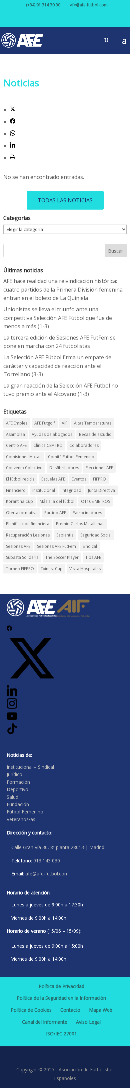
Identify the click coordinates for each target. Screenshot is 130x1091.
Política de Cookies (31, 1010)
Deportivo (17, 789)
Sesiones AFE (18, 546)
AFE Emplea (17, 423)
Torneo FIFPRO (20, 568)
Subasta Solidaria (22, 557)
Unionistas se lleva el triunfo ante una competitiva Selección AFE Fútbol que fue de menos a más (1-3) (57, 318)
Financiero (16, 490)
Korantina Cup (19, 501)
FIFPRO (99, 479)
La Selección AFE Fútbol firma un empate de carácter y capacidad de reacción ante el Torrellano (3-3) (57, 366)
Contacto (70, 1010)
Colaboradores (84, 445)
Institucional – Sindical (30, 767)
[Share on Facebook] (12, 121)
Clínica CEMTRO (48, 445)
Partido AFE (55, 513)
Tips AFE (93, 557)
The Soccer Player (62, 557)
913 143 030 (46, 860)
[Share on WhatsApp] (12, 133)
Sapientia (65, 535)
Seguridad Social (96, 535)
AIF (64, 423)
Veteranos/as (21, 819)
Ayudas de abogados (52, 434)
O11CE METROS (95, 501)
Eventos (79, 479)
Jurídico (14, 774)
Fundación (18, 804)
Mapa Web (100, 1010)
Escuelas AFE (53, 479)
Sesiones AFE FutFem (56, 546)
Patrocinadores (87, 513)
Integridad (71, 490)
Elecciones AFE (99, 468)
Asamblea (15, 434)
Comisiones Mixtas (23, 457)
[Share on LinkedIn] (12, 145)
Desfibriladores (64, 468)
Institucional (43, 490)
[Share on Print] (12, 157)
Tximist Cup (52, 568)
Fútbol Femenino (25, 811)
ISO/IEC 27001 (61, 1033)
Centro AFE (16, 445)
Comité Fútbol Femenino (71, 457)
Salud (12, 797)
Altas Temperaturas (92, 423)
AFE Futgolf (44, 423)
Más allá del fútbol (57, 501)
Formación (18, 782)
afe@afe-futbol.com (47, 873)
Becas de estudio (95, 434)
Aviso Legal (88, 1022)
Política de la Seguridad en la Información (61, 998)
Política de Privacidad (61, 986)
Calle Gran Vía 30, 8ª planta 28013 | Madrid (57, 847)
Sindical (90, 546)
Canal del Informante (44, 1022)
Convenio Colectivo (24, 468)
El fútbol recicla (20, 479)
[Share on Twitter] (12, 109)
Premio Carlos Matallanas (80, 524)
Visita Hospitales (85, 568)
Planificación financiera (27, 524)
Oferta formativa (22, 513)
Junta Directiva (101, 490)
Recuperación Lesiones (28, 535)
